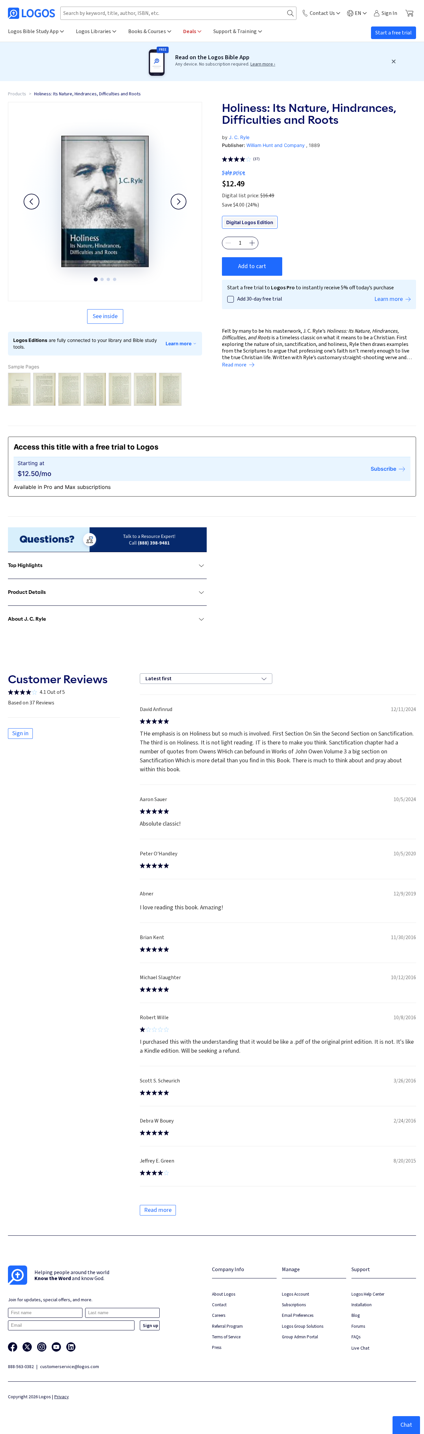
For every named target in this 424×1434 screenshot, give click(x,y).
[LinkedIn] (71, 1347)
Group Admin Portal (300, 1337)
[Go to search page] (290, 13)
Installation (361, 1305)
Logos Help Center (367, 1294)
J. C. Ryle (239, 137)
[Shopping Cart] (409, 13)
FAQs (355, 1337)
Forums (358, 1326)
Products (17, 94)
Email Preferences (297, 1315)
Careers (218, 1315)
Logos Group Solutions (302, 1326)
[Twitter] (27, 1347)
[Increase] (252, 243)
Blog (355, 1315)
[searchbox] (178, 13)
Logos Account (295, 1294)
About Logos (223, 1294)
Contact (219, 1305)
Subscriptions (294, 1305)
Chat (406, 1425)
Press (216, 1347)
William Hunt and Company (275, 145)
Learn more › (262, 64)
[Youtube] (56, 1347)
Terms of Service (226, 1337)
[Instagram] (41, 1347)
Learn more (178, 343)
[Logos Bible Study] (31, 13)
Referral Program (227, 1326)
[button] (31, 202)
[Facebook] (12, 1347)
